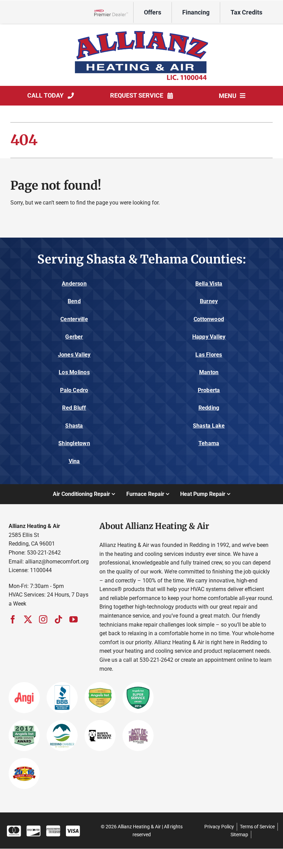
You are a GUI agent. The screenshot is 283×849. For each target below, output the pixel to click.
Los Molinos (74, 372)
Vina (74, 461)
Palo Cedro (74, 390)
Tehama (208, 443)
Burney (209, 301)
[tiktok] (58, 619)
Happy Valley (209, 336)
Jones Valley (74, 354)
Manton (208, 372)
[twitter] (28, 619)
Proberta (209, 390)
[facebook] (13, 619)
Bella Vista (209, 283)
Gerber (74, 336)
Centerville (74, 319)
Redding (208, 407)
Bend (74, 301)
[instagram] (43, 619)
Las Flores (208, 354)
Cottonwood (209, 319)
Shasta (74, 425)
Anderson (74, 283)
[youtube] (73, 619)
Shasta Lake (209, 425)
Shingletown (74, 443)
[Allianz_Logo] (141, 30)
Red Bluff (74, 407)
